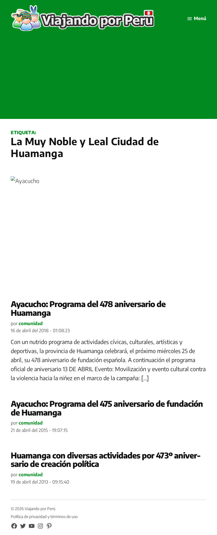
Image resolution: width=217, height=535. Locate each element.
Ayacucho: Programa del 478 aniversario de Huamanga (88, 308)
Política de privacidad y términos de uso (44, 516)
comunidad (31, 323)
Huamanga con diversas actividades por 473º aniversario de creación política (106, 459)
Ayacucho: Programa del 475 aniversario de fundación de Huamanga (107, 408)
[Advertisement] (108, 79)
